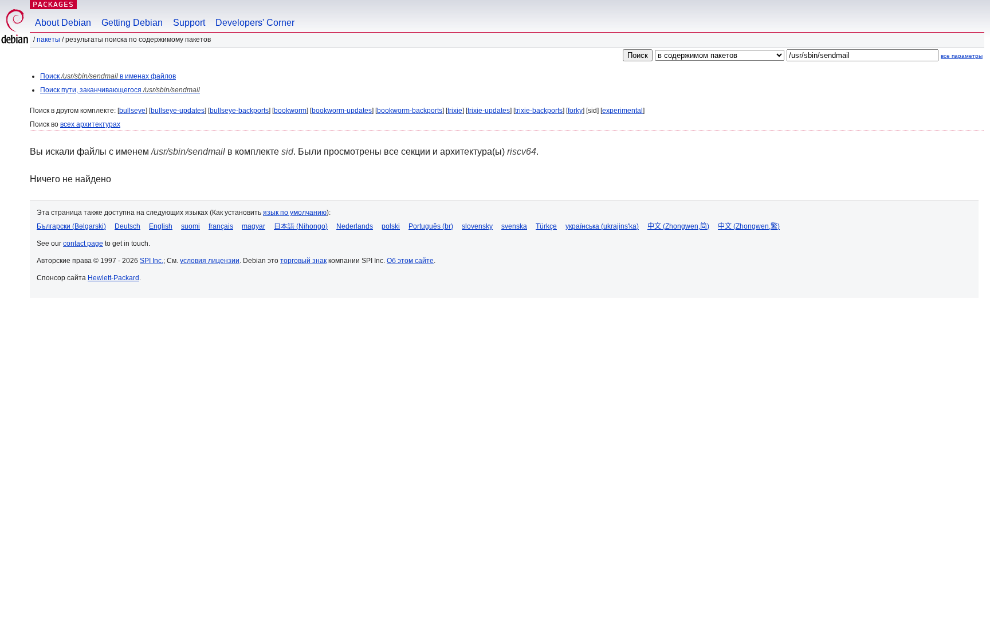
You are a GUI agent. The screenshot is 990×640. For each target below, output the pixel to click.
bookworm (290, 111)
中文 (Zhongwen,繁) (749, 226)
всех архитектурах (90, 124)
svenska (514, 226)
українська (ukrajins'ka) (602, 226)
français (221, 226)
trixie (454, 111)
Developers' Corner (254, 23)
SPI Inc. (151, 261)
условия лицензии (209, 261)
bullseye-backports (239, 111)
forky (575, 111)
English (160, 226)
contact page (83, 243)
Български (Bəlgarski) (71, 226)
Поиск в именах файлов (108, 76)
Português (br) (430, 226)
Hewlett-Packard (113, 278)
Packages (53, 4)
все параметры (962, 56)
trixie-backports (539, 111)
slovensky (477, 226)
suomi (190, 226)
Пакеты (48, 40)
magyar (253, 226)
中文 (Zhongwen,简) (678, 226)
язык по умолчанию (295, 213)
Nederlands (354, 226)
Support (189, 23)
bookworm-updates (342, 111)
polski (391, 226)
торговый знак (303, 261)
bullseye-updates (178, 111)
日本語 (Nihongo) (301, 226)
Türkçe (546, 226)
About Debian (63, 23)
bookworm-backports (409, 111)
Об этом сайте (410, 261)
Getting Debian (132, 23)
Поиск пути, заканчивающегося (120, 90)
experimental (622, 111)
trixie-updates (488, 111)
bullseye (132, 111)
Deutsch (127, 226)
